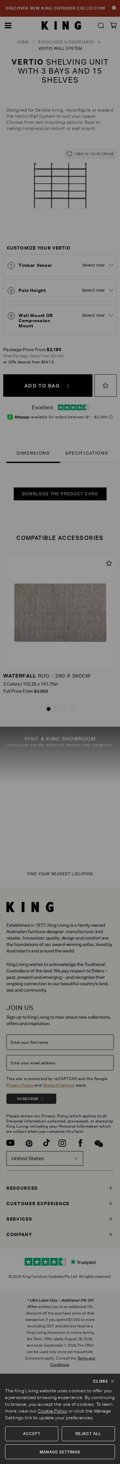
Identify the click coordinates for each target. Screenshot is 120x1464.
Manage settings (60, 1452)
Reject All (88, 1433)
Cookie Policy (52, 1411)
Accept (31, 1433)
